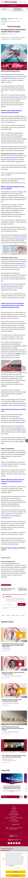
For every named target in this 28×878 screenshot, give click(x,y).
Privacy (14, 810)
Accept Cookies (15, 875)
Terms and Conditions (14, 814)
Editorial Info (14, 811)
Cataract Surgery (15, 615)
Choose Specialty (12, 5)
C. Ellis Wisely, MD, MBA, (8, 676)
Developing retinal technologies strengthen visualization (8, 589)
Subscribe (21, 604)
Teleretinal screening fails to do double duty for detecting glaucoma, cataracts (12, 481)
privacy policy (4, 608)
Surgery (3, 615)
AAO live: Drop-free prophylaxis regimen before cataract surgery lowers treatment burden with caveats (12, 305)
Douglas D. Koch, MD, (8, 759)
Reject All (16, 871)
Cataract (8, 615)
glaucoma (19, 161)
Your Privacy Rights (14, 821)
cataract (9, 206)
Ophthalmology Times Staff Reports (11, 703)
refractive (13, 159)
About (14, 807)
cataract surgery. (20, 422)
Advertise (14, 808)
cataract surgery (9, 157)
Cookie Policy (11, 865)
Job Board (14, 819)
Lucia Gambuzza (6, 648)
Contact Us (14, 816)
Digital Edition (4, 20)
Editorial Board (14, 813)
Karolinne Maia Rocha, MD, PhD (9, 760)
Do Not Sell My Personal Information (14, 818)
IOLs (25, 139)
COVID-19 (23, 615)
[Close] (25, 853)
